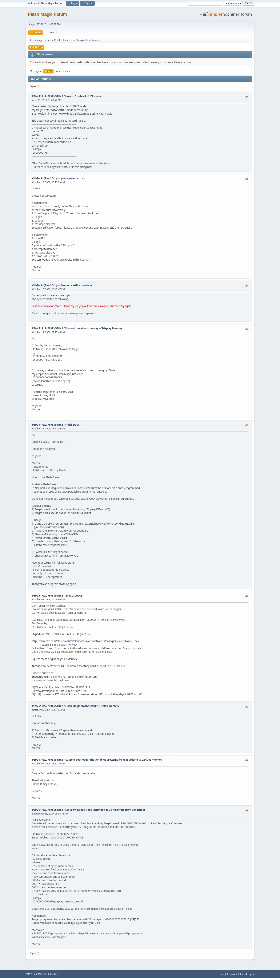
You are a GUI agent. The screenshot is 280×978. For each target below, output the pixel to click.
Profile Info (36, 47)
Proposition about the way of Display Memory (94, 328)
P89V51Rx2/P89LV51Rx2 (47, 96)
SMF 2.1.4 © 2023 (34, 974)
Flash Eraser (73, 424)
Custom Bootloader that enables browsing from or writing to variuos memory (113, 759)
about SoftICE (73, 595)
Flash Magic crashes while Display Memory (92, 706)
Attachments (63, 71)
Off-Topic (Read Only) (45, 178)
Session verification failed (77, 285)
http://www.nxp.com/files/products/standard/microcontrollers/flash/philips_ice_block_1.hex (85, 641)
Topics (48, 71)
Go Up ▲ (249, 974)
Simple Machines (51, 974)
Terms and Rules (235, 974)
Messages (35, 71)
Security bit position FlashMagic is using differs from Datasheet (105, 809)
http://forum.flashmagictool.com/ (79, 213)
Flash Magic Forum (47, 14)
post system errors (73, 178)
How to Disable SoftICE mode (83, 96)
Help (222, 974)
